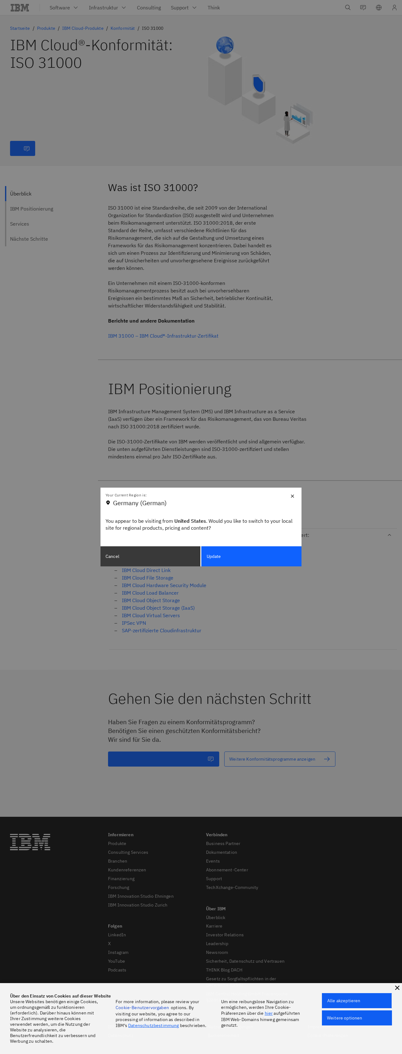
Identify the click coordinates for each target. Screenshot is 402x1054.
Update (214, 556)
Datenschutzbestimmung (153, 1025)
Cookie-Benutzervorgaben (142, 1007)
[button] (397, 988)
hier (269, 1013)
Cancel (112, 556)
